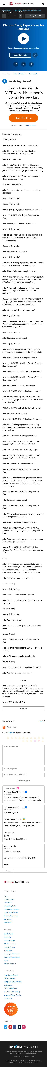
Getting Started (9, 978)
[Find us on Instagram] (24, 1027)
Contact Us (8, 998)
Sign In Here (30, 125)
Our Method (8, 934)
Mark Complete (20, 55)
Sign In (11, 732)
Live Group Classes (11, 912)
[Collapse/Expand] (23, 721)
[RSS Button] (4, 727)
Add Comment (23, 781)
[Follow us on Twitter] (5, 1027)
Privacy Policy (18, 1056)
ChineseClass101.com (29, 1053)
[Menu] (3, 3)
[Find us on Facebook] (15, 1027)
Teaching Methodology (12, 992)
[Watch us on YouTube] (10, 1027)
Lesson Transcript (19, 74)
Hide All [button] (23, 709)
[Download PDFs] (31, 64)
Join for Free (24, 118)
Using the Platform (10, 988)
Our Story (7, 937)
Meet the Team (9, 940)
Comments (33, 74)
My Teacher (8, 919)
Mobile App (8, 922)
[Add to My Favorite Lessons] (15, 64)
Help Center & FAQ (11, 975)
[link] (4, 16)
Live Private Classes (11, 909)
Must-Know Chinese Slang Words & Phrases (27, 10)
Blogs (6, 960)
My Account (8, 985)
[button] (43, 3)
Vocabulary (6, 74)
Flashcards (8, 902)
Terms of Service (28, 1062)
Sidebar (35, 16)
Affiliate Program (10, 964)
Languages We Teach (12, 954)
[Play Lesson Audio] (23, 38)
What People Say (10, 944)
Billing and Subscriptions (12, 982)
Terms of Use (29, 1056)
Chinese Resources (11, 916)
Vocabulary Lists (10, 906)
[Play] (4, 81)
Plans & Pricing (9, 947)
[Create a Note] (23, 64)
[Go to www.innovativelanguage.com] (23, 1046)
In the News (8, 950)
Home (6, 896)
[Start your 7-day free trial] (11, 1009)
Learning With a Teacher (13, 995)
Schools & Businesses (12, 957)
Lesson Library (6, 10)
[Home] (21, 5)
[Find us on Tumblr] (19, 1027)
